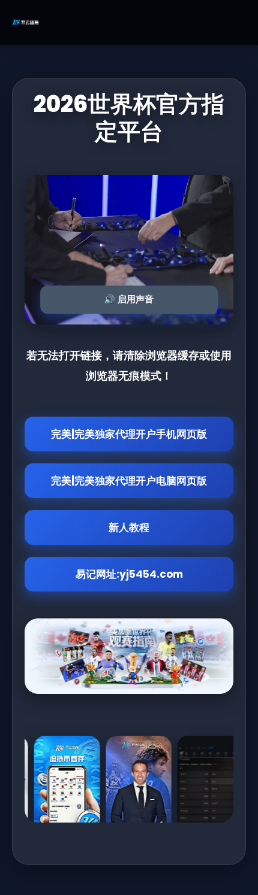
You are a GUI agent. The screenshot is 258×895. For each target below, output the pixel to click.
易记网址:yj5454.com (129, 574)
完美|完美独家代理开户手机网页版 (129, 434)
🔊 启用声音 (129, 299)
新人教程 (129, 527)
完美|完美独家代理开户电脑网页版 (129, 481)
